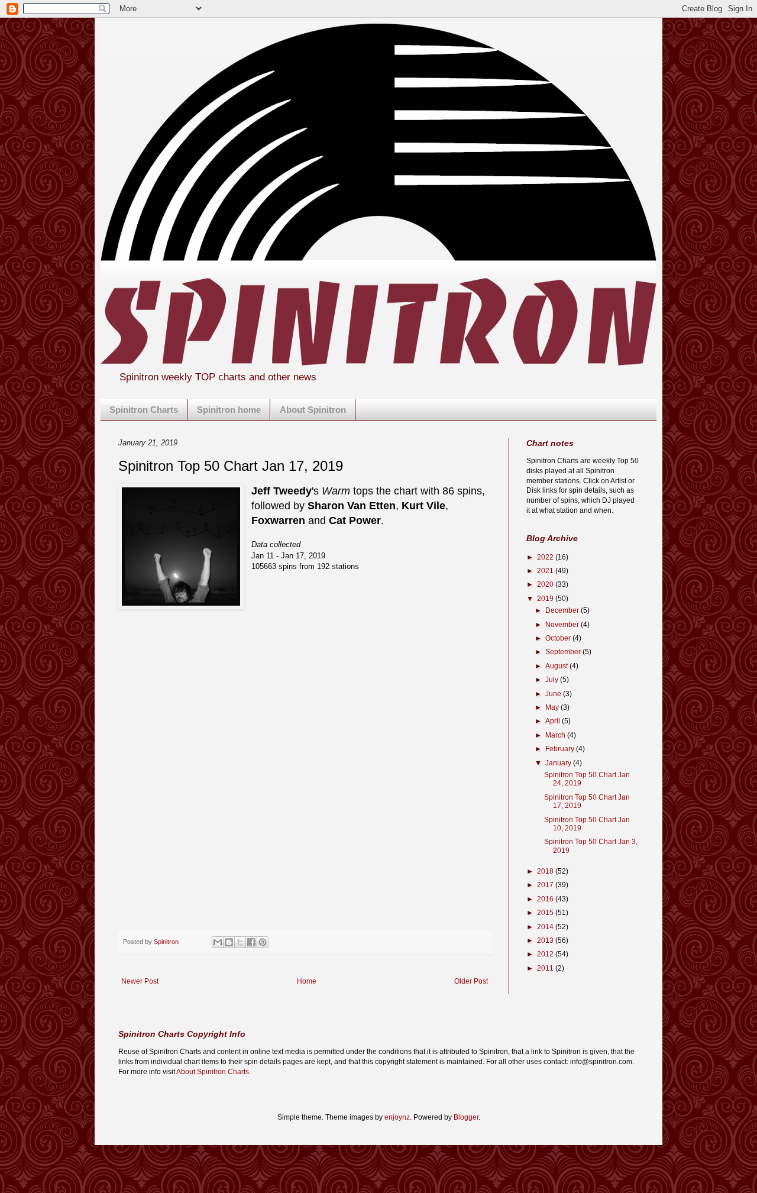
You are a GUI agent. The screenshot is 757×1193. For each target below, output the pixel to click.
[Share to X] (240, 942)
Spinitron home (229, 410)
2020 (546, 584)
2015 (546, 913)
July (552, 679)
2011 (546, 968)
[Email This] (218, 942)
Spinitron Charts (143, 410)
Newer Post (139, 981)
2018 (546, 871)
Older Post (471, 981)
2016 (546, 899)
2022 (546, 557)
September (564, 652)
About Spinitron (313, 410)
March (556, 735)
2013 (546, 940)
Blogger (466, 1117)
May (553, 707)
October (558, 638)
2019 (546, 598)
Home (306, 981)
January (559, 763)
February (560, 749)
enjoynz (397, 1117)
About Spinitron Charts (212, 1072)
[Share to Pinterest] (262, 942)
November (563, 624)
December (563, 610)
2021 (546, 571)
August (557, 666)
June (554, 694)
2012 (546, 954)
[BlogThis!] (229, 942)
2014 (546, 927)
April (553, 721)
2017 (546, 885)
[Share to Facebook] (251, 942)
